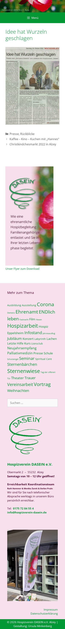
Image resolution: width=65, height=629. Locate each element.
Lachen (52, 339)
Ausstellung (29, 305)
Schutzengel (12, 359)
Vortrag (42, 384)
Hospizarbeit (22, 325)
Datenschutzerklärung (44, 613)
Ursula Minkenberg (40, 626)
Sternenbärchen (22, 364)
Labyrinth (40, 339)
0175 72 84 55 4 (23, 508)
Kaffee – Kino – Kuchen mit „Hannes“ (34, 139)
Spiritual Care (43, 359)
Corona (45, 304)
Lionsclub (37, 343)
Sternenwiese (23, 371)
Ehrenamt (27, 311)
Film (32, 319)
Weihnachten (18, 390)
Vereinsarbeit (20, 384)
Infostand (33, 332)
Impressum (51, 609)
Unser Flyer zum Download (22, 268)
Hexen (39, 319)
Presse (14, 134)
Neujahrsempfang (21, 348)
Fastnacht (24, 319)
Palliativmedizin (20, 353)
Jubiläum (14, 338)
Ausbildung (14, 305)
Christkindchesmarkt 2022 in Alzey (33, 144)
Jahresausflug (49, 333)
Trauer (30, 377)
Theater (17, 378)
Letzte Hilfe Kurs (19, 343)
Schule (48, 353)
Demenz (11, 313)
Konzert (28, 339)
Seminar (26, 358)
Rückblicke (27, 134)
